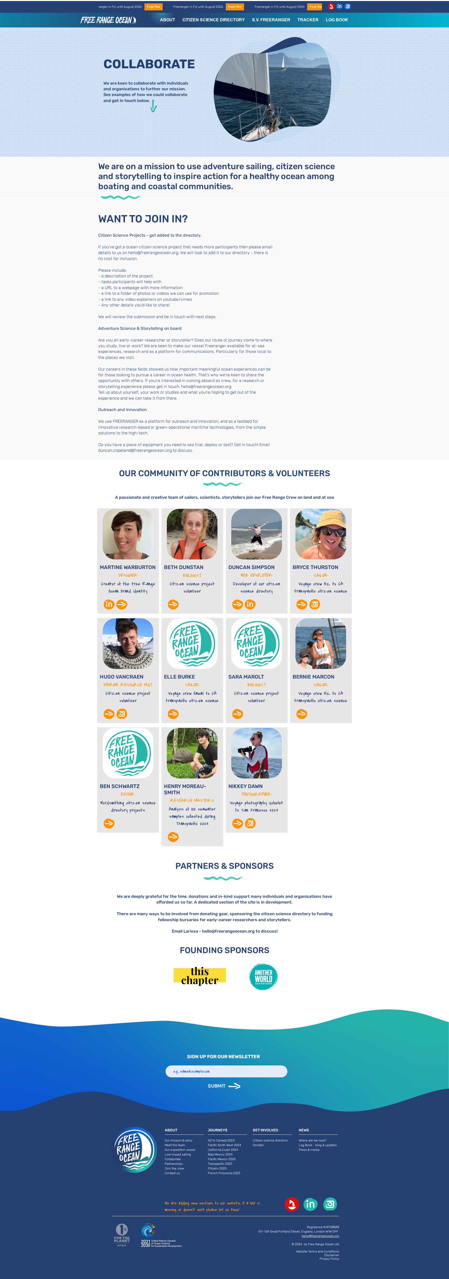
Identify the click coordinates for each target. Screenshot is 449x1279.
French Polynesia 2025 (224, 1173)
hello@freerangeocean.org (153, 252)
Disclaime (331, 1255)
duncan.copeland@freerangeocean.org (135, 450)
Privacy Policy (329, 1259)
